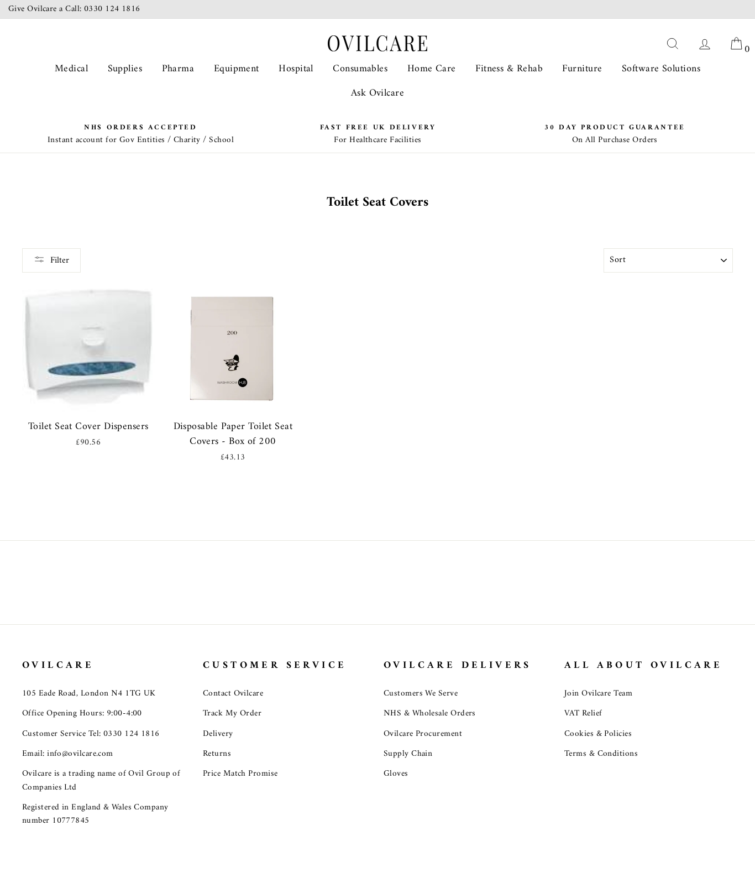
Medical (71, 68)
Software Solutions (661, 68)
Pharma (178, 68)
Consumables (360, 68)
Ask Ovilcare (377, 93)
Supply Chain (408, 753)
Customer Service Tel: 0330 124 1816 (91, 734)
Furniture (582, 68)
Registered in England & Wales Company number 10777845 (95, 814)
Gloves (396, 773)
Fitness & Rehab (509, 68)
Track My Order (232, 713)
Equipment (236, 68)
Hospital (296, 68)
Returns (217, 753)
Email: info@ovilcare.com (67, 753)
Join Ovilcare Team (598, 693)
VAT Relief (583, 713)
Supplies (125, 68)
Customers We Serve (421, 693)
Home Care (431, 68)
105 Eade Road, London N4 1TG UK (89, 693)
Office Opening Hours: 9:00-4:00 (82, 713)
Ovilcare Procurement (423, 734)
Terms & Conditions (601, 753)
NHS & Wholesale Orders (430, 713)
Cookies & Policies (598, 734)
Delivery (218, 734)
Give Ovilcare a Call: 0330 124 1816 (74, 9)
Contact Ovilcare (233, 693)
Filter (59, 260)
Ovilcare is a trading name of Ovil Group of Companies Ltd (101, 780)
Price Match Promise (240, 773)
